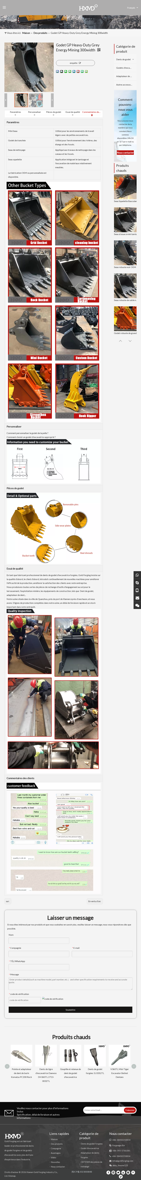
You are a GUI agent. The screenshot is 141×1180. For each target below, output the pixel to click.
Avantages (56, 1153)
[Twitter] (118, 1172)
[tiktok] (121, 1176)
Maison (54, 1139)
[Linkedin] (113, 1172)
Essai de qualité (73, 112)
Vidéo (53, 1157)
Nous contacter (58, 1166)
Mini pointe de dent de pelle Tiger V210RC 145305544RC (95, 1073)
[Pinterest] (133, 1172)
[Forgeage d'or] (137, 582)
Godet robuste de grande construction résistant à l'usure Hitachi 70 (126, 333)
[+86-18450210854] (137, 590)
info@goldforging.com (122, 1161)
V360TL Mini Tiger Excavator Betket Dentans (70, 1073)
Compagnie (56, 1148)
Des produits (57, 1144)
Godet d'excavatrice (90, 1148)
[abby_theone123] (137, 605)
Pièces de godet (53, 112)
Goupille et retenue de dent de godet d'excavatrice (21, 1073)
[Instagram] (128, 1172)
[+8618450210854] (137, 575)
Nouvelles (55, 1162)
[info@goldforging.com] (137, 598)
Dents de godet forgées (92, 1143)
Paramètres (15, 112)
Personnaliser (34, 112)
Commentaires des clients (91, 112)
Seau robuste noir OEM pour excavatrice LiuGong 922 (126, 267)
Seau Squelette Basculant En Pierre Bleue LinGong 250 (126, 201)
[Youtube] (123, 1172)
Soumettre (70, 1010)
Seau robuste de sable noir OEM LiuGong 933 (126, 300)
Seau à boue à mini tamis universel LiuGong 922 (126, 234)
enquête (73, 63)
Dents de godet (123, 59)
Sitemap (12, 1176)
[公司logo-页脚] (14, 1135)
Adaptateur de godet (126, 76)
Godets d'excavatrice (126, 67)
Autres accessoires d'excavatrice (126, 84)
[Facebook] (108, 1172)
